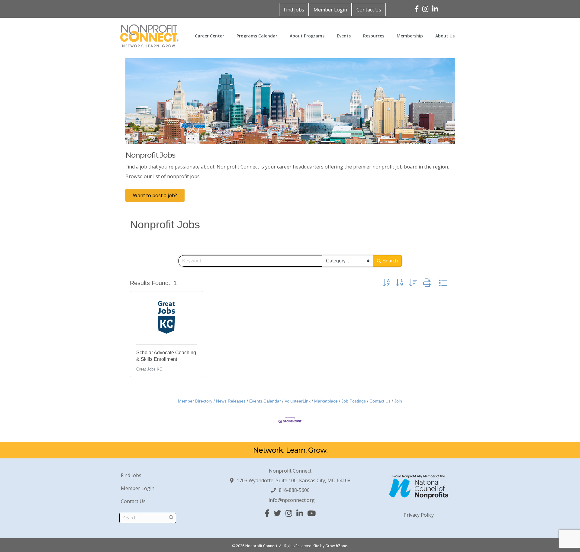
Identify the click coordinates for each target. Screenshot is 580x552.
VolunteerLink (298, 401)
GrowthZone (336, 545)
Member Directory (195, 401)
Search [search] (390, 260)
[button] (386, 283)
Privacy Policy (419, 515)
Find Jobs (294, 9)
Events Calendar (265, 401)
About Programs (307, 36)
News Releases (231, 401)
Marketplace (326, 401)
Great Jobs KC (149, 369)
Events (344, 36)
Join (398, 401)
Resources (373, 36)
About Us (445, 36)
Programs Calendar (257, 36)
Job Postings (353, 401)
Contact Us (368, 9)
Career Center (209, 36)
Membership (410, 36)
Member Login (330, 9)
